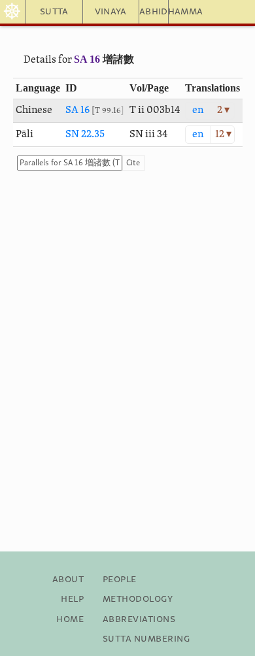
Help (72, 599)
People (120, 579)
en (197, 110)
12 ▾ (223, 134)
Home (70, 619)
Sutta (54, 12)
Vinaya (111, 12)
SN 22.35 (85, 134)
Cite (133, 163)
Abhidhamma (154, 12)
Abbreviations (139, 619)
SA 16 (87, 59)
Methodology (138, 599)
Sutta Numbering (146, 639)
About (68, 579)
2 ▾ (223, 110)
